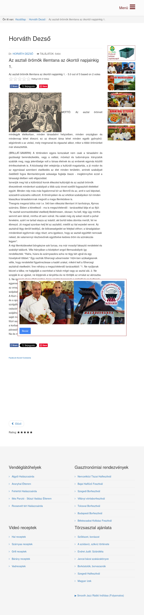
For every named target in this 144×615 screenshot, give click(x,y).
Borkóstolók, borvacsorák (91, 566)
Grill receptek (19, 551)
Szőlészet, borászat (88, 536)
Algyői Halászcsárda (22, 476)
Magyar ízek (84, 581)
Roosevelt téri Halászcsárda (27, 506)
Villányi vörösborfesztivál (91, 498)
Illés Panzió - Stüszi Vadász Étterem (31, 498)
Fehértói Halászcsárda (24, 491)
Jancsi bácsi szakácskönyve (93, 558)
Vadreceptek (18, 566)
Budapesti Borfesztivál (89, 513)
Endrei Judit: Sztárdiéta (90, 551)
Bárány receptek (20, 558)
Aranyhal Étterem (21, 483)
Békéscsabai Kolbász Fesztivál (94, 520)
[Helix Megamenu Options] (127, 7)
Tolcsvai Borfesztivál (88, 506)
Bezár (25, 330)
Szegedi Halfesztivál (88, 573)
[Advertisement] (55, 392)
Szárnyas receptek (21, 544)
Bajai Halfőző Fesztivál (90, 483)
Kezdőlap (20, 19)
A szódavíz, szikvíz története (93, 544)
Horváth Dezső (37, 19)
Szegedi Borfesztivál (88, 491)
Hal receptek (18, 536)
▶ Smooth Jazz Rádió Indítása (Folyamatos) (99, 595)
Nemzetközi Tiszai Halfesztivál (94, 476)
